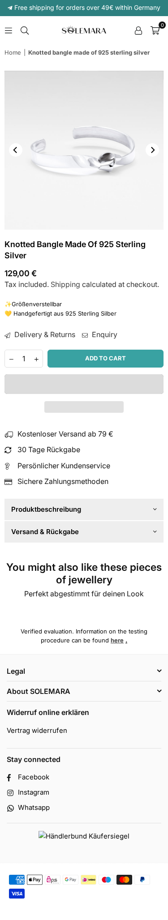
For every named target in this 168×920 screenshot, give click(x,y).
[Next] (152, 150)
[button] (84, 384)
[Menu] (8, 29)
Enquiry (103, 334)
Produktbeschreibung (46, 509)
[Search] (25, 29)
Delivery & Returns (44, 334)
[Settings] (138, 29)
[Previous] (15, 150)
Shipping (65, 284)
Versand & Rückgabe (45, 531)
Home (12, 52)
